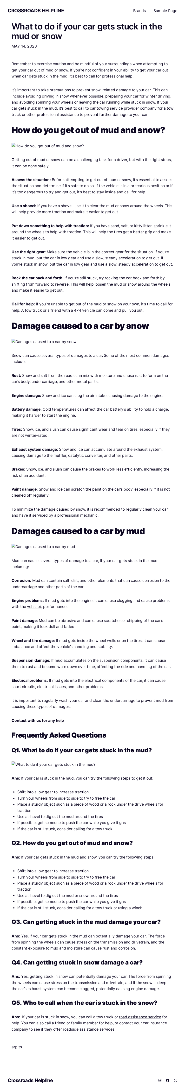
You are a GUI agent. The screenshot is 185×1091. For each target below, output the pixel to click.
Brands (139, 10)
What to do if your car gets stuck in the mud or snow (87, 31)
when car (20, 76)
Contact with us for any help (38, 720)
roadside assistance (81, 1029)
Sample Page (165, 10)
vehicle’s (34, 606)
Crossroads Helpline (36, 11)
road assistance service (140, 1017)
